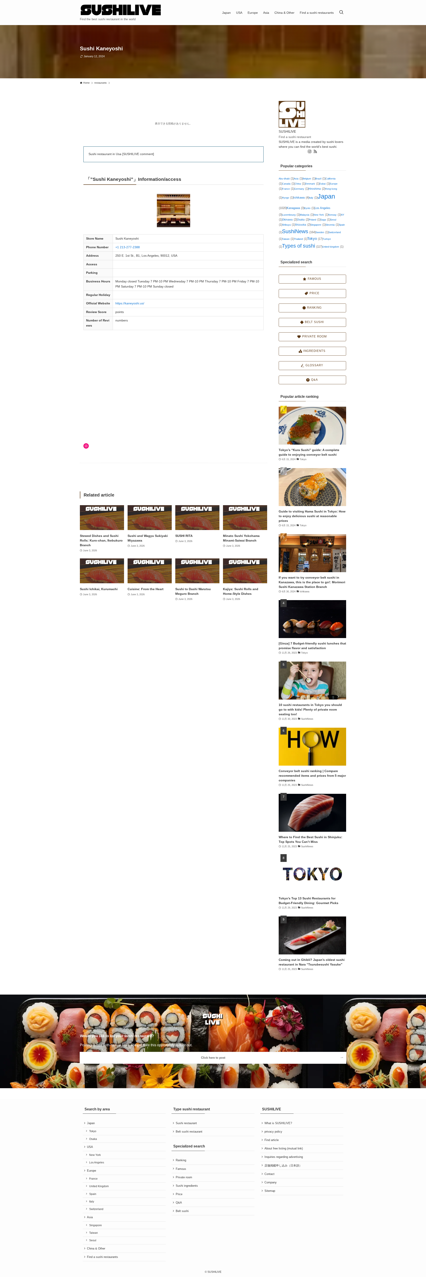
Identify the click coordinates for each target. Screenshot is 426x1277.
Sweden (322, 232)
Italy (313, 197)
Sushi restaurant (186, 1123)
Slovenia (332, 224)
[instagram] (309, 151)
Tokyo (315, 238)
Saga (325, 219)
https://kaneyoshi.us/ (129, 303)
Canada (288, 183)
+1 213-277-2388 (127, 247)
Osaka (303, 219)
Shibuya (288, 224)
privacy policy (273, 1131)
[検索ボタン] (341, 12)
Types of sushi (302, 246)
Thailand (300, 239)
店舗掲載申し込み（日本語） (283, 1165)
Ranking (181, 1160)
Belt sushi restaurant (189, 1131)
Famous (181, 1169)
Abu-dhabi (286, 178)
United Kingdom (99, 1186)
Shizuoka (302, 224)
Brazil (320, 178)
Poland (314, 219)
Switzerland (96, 1209)
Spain (92, 1194)
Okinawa (289, 219)
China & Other (96, 1248)
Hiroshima (316, 188)
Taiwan (288, 239)
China (300, 183)
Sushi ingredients (187, 1185)
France (288, 188)
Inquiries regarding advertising (283, 1157)
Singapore (317, 224)
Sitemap (269, 1190)
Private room (184, 1177)
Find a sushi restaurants (102, 1257)
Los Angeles (96, 1162)
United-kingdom (332, 246)
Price (179, 1194)
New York (321, 214)
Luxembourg (291, 214)
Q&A (179, 1202)
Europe (91, 1170)
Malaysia (307, 214)
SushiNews (299, 231)
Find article (271, 1140)
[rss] (315, 151)
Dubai (324, 183)
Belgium (309, 178)
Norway (334, 214)
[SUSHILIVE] (121, 10)
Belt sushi (182, 1211)
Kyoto (309, 208)
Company (270, 1182)
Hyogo (287, 197)
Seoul (92, 1240)
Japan (91, 1123)
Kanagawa (295, 208)
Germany (301, 188)
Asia (298, 178)
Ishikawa (301, 197)
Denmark (312, 183)
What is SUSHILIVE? (278, 1123)
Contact (269, 1174)
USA (90, 1147)
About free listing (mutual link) (283, 1148)
